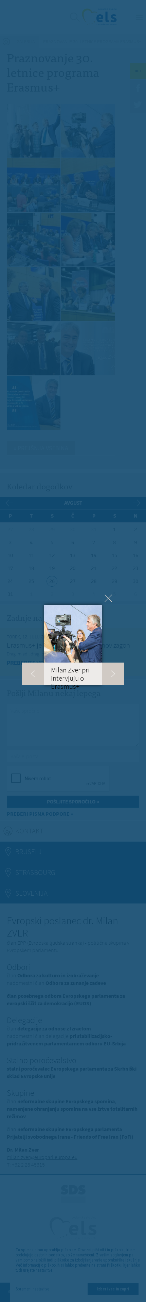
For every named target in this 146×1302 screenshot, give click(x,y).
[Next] (113, 674)
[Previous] (33, 674)
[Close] (108, 598)
